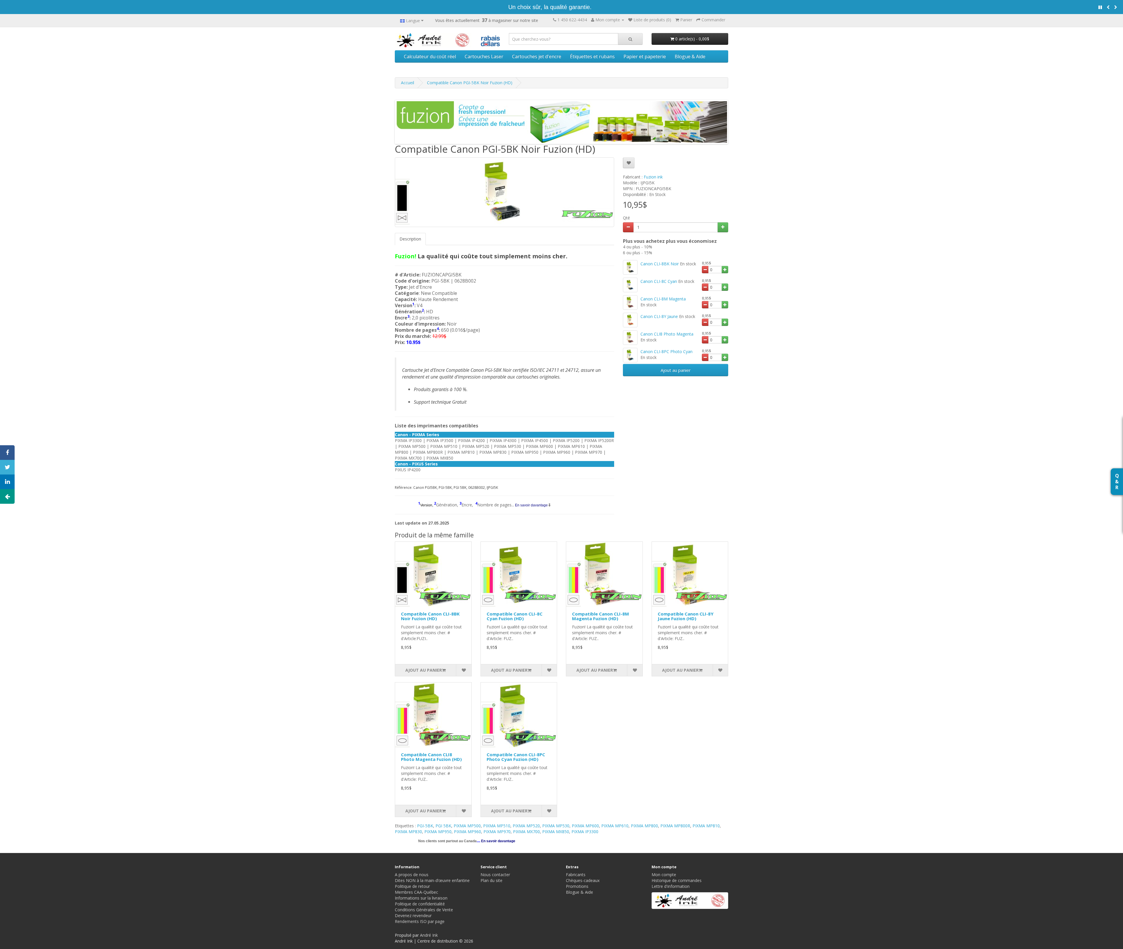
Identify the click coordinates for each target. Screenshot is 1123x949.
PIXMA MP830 (408, 831)
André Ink (429, 935)
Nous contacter (495, 874)
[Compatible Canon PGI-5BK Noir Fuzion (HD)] (504, 192)
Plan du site (491, 880)
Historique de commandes (677, 880)
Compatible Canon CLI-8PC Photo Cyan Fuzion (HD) (516, 757)
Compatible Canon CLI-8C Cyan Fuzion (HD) (514, 616)
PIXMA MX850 (555, 831)
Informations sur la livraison (421, 898)
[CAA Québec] (490, 39)
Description (410, 239)
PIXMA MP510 (496, 825)
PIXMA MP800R (675, 825)
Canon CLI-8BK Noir (659, 264)
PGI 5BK (443, 825)
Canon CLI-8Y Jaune (659, 316)
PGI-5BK (425, 825)
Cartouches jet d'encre (536, 56)
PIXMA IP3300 (584, 831)
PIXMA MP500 (467, 825)
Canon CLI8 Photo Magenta (666, 334)
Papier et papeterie (644, 56)
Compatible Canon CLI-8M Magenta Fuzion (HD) (600, 616)
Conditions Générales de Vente (424, 909)
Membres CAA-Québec (416, 892)
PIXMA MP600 (585, 825)
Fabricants (575, 874)
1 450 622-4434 (572, 20)
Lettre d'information (671, 886)
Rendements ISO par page (420, 921)
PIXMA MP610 (614, 825)
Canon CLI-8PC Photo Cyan (666, 351)
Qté (626, 218)
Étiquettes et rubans (592, 56)
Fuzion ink (653, 177)
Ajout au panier (676, 370)
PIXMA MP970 (497, 831)
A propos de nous (411, 874)
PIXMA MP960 (467, 831)
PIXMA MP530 (555, 825)
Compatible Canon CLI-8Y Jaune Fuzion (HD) (686, 616)
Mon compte (664, 874)
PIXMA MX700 (526, 831)
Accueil (407, 82)
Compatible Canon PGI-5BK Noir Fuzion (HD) (469, 82)
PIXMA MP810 (706, 825)
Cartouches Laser (484, 56)
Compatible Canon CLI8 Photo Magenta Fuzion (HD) (431, 757)
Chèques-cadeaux (583, 880)
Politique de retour (412, 886)
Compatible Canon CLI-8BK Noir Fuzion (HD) (430, 616)
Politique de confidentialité (420, 904)
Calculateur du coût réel (430, 56)
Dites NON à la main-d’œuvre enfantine (432, 880)
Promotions (577, 886)
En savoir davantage (531, 505)
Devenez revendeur (413, 915)
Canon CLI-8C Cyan (658, 281)
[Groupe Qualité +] (690, 900)
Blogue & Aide (690, 56)
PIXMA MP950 (438, 831)
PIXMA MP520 (526, 825)
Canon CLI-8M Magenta (663, 299)
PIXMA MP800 (644, 825)
